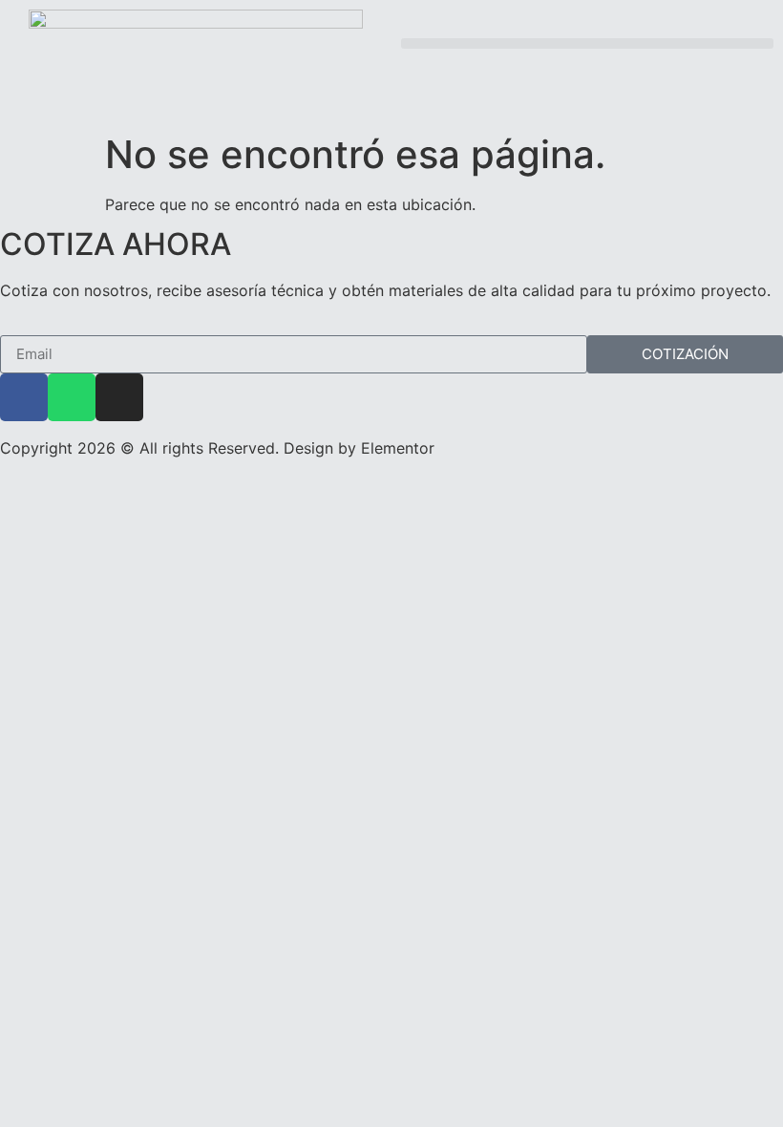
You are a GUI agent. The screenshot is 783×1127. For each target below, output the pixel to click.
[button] (587, 43)
